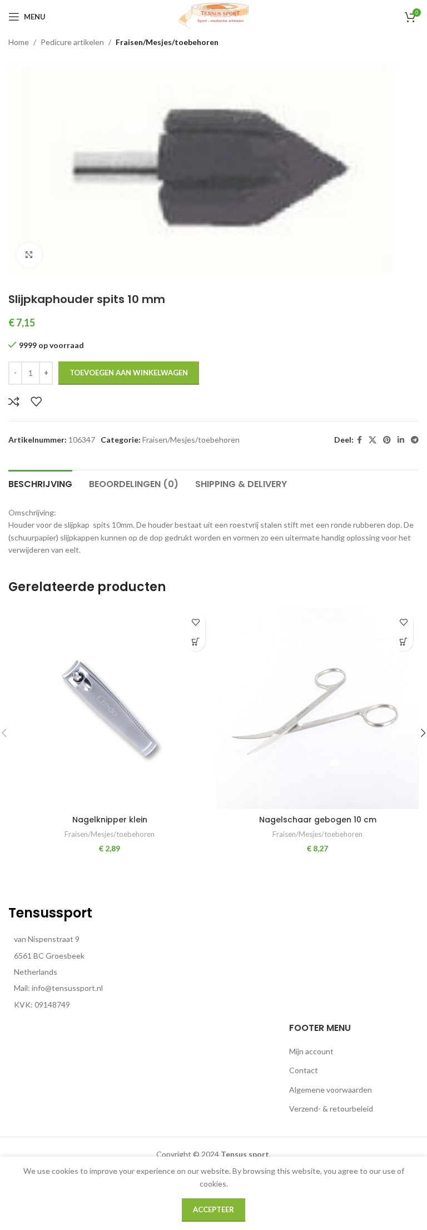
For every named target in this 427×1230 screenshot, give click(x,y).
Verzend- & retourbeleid (331, 1108)
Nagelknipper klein (109, 819)
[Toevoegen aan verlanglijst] (36, 401)
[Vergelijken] (13, 401)
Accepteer (213, 1209)
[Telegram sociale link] (415, 440)
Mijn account (311, 1051)
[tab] (40, 482)
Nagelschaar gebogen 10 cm (317, 819)
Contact (303, 1070)
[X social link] (372, 440)
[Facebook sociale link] (359, 440)
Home (18, 42)
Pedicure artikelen (72, 42)
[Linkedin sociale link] (401, 440)
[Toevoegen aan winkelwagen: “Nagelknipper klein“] (195, 641)
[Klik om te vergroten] (29, 255)
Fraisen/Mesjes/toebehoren (167, 42)
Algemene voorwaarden (330, 1089)
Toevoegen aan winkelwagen (128, 372)
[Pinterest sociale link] (387, 440)
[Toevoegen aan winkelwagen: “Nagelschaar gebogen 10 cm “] (403, 641)
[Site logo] (213, 16)
